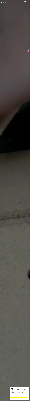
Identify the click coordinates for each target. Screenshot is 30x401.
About (5, 1)
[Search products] (28, 51)
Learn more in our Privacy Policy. (14, 395)
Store (2, 1)
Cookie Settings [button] (19, 399)
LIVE (19, 1)
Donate (2, 2)
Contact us (9, 1)
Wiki (13, 1)
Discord (16, 1)
